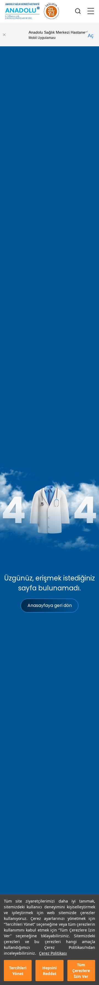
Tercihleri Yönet (17, 970)
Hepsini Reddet (49, 970)
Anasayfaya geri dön (50, 605)
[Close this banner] (4, 34)
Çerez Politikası (53, 953)
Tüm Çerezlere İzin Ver (81, 970)
